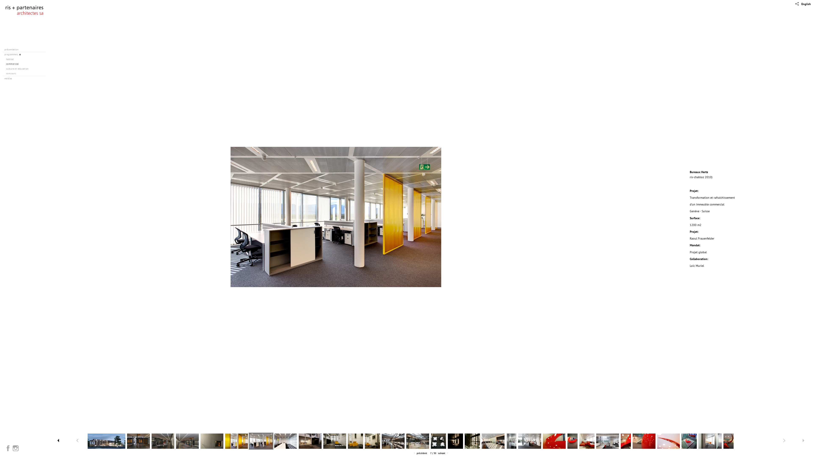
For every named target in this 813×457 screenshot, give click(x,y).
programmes (11, 54)
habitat (10, 59)
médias (8, 78)
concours (11, 73)
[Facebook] (8, 448)
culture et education (17, 68)
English (806, 4)
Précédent (421, 453)
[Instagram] (15, 448)
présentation (11, 49)
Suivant (442, 453)
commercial (12, 63)
